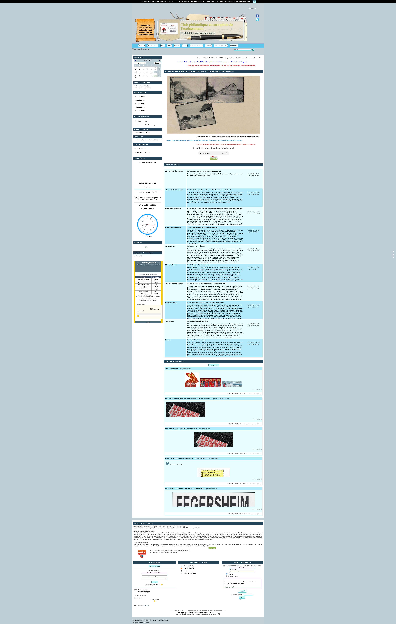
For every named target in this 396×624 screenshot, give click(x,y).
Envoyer (154, 582)
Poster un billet (213, 365)
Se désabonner (233, 576)
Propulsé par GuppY (138, 620)
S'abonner (231, 574)
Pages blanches (141, 256)
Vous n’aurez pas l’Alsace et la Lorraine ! (206, 171)
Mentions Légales (190, 573)
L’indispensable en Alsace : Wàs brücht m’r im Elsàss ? (211, 190)
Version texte (188, 571)
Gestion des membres (143, 88)
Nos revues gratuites (142, 132)
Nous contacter (189, 566)
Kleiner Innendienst (199, 340)
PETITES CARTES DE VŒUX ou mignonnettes (208, 302)
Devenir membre (154, 566)
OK (254, 1)
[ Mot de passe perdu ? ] (154, 584)
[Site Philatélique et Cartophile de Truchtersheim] (191, 41)
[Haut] (393, 251)
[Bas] (393, 257)
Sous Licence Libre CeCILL (161, 620)
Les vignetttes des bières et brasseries (148, 140)
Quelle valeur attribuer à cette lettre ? (205, 227)
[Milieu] (393, 254)
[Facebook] (257, 17)
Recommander (189, 568)
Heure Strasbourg (147, 236)
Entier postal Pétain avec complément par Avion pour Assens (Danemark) (217, 208)
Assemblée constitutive (143, 86)
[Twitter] (257, 20)
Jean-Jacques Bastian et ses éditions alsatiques (209, 283)
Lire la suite (257, 389)
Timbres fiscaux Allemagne (201, 265)
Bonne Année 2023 (198, 246)
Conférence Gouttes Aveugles (147, 125)
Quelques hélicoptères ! (200, 321)
